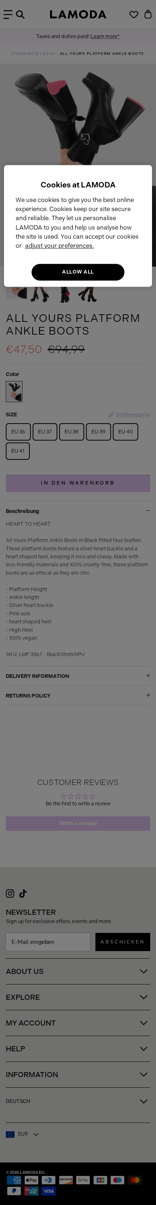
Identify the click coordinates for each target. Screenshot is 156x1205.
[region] (78, 226)
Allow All (78, 272)
